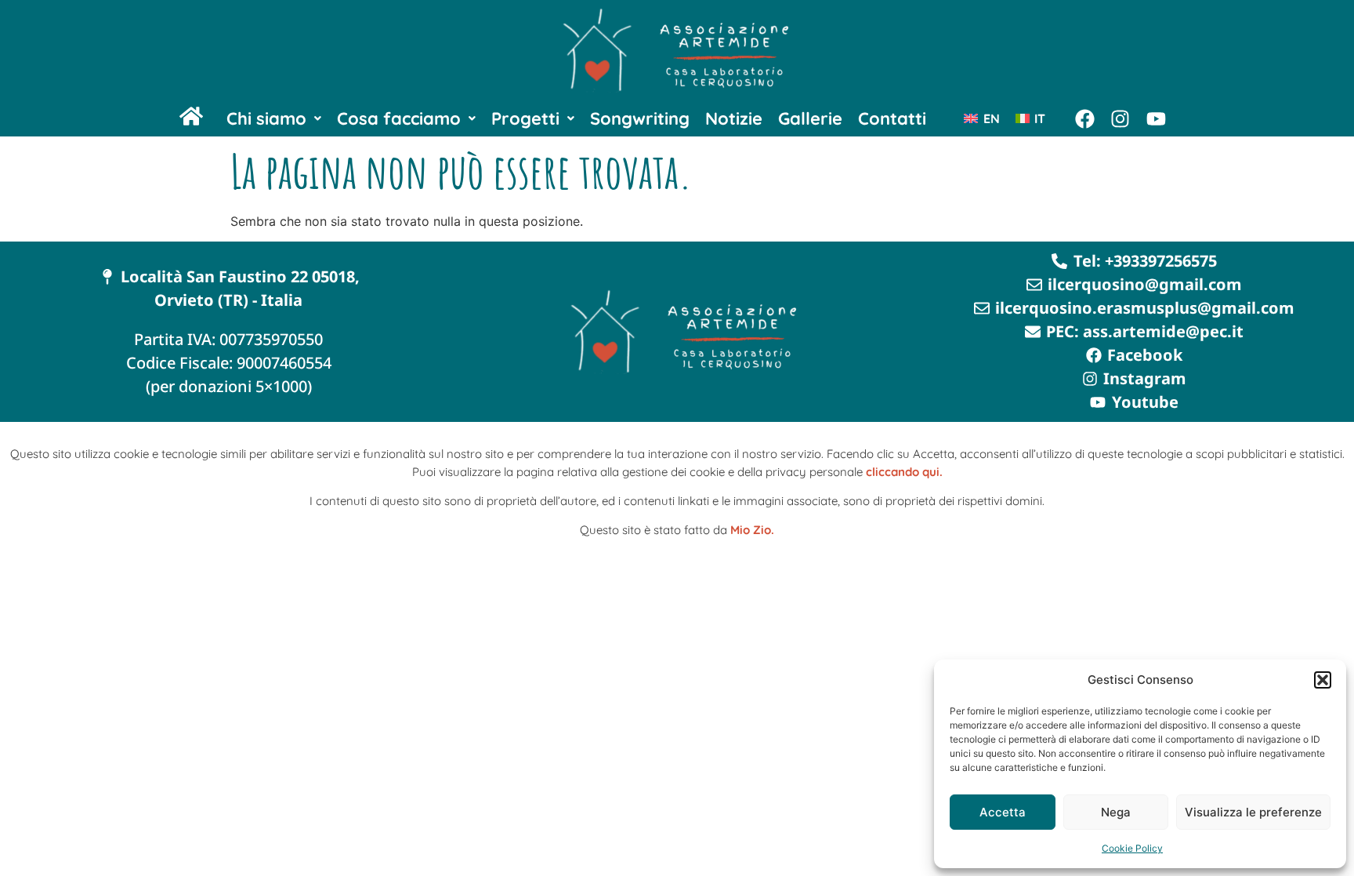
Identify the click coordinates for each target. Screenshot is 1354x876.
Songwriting (640, 118)
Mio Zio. (752, 529)
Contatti (892, 118)
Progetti (525, 118)
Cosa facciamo (399, 118)
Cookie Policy (1132, 848)
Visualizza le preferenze (1253, 812)
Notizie (733, 118)
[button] (1322, 680)
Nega (1116, 812)
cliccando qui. (904, 471)
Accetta (1002, 812)
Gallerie (810, 118)
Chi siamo (266, 118)
